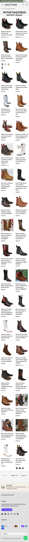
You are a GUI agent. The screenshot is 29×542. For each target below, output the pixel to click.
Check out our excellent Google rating (10, 1)
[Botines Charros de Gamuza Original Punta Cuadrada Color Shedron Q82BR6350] (22, 275)
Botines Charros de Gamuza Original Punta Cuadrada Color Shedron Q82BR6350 (21, 286)
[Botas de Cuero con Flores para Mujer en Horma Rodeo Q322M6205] (22, 301)
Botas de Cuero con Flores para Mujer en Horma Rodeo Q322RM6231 (6, 236)
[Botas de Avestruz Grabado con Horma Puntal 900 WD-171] (22, 149)
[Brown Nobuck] (20, 468)
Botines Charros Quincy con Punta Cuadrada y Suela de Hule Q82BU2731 (21, 57)
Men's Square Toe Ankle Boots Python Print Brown (21, 460)
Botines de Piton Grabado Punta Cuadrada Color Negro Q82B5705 (6, 385)
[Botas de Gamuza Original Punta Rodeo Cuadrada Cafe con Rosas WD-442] (22, 225)
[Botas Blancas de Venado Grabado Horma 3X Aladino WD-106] (7, 450)
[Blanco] (5, 64)
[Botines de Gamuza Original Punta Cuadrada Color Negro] (7, 23)
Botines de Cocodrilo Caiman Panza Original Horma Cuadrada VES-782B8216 (21, 360)
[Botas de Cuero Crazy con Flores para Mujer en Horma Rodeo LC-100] (22, 101)
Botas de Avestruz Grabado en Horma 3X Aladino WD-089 (6, 336)
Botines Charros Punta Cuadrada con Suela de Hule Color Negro (21, 33)
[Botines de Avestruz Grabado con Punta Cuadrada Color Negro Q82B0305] (22, 250)
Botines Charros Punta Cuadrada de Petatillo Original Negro (6, 87)
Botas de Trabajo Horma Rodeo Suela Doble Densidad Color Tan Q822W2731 (21, 436)
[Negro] (2, 67)
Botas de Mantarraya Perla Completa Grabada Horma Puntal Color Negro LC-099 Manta (21, 186)
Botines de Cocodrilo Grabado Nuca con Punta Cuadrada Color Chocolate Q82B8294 (6, 312)
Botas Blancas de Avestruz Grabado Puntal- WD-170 (5, 110)
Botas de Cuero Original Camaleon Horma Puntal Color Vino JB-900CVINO (7, 261)
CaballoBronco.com (6, 504)
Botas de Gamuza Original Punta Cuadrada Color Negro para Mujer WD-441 (21, 385)
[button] (26, 1)
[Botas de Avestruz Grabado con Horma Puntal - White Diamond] (7, 46)
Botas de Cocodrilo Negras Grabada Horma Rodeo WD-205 (7, 285)
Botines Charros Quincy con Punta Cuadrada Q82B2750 (7, 136)
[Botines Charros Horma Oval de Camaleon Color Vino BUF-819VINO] (22, 326)
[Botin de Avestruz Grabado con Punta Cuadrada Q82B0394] (7, 201)
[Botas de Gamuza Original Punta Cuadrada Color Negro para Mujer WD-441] (22, 375)
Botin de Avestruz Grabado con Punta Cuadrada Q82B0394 (6, 211)
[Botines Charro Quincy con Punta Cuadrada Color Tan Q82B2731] (22, 201)
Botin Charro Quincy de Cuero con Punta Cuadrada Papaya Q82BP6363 (7, 185)
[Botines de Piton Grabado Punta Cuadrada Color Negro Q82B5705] (7, 375)
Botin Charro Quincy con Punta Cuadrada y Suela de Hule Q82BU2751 (7, 435)
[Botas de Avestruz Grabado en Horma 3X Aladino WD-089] (7, 326)
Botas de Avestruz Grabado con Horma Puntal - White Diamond (7, 56)
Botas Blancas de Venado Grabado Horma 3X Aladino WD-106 (7, 461)
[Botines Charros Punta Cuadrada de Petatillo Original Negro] (7, 77)
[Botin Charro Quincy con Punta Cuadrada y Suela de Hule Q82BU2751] (7, 425)
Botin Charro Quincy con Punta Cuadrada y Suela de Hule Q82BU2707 (22, 136)
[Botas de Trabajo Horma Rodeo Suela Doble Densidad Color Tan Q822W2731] (22, 425)
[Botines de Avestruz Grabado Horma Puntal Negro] (22, 77)
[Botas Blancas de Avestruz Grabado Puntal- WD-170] (7, 101)
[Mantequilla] (8, 64)
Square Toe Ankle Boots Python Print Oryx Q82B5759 (7, 410)
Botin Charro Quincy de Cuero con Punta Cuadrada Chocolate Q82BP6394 (21, 411)
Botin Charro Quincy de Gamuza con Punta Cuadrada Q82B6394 (7, 359)
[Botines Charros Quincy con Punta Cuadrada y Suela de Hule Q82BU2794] (7, 149)
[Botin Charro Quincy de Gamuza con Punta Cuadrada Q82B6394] (7, 349)
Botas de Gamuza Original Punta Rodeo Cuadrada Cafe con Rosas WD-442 (21, 236)
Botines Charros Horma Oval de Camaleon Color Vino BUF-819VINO (22, 336)
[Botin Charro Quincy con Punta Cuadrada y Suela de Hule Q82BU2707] (22, 126)
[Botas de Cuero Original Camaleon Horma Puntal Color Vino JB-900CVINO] (7, 250)
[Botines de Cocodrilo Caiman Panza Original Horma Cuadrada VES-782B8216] (22, 349)
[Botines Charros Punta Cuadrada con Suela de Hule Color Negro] (22, 23)
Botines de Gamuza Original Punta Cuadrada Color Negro (6, 33)
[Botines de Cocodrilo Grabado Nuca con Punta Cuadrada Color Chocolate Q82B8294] (7, 301)
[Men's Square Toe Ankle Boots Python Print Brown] (22, 450)
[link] (5, 475)
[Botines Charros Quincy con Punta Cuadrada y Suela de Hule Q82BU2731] (22, 46)
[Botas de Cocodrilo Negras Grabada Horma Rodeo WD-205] (7, 275)
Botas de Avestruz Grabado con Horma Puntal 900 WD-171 (21, 159)
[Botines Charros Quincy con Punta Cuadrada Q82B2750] (7, 126)
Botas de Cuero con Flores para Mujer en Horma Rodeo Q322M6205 (21, 312)
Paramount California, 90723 (11, 506)
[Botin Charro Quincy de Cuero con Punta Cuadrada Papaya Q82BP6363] (7, 175)
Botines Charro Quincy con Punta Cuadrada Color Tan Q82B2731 (21, 211)
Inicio (2, 8)
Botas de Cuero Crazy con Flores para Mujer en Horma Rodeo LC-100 (21, 111)
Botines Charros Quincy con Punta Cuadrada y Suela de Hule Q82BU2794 (7, 160)
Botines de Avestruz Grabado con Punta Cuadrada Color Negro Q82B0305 (21, 261)
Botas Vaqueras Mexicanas (10, 8)
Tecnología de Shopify (16, 538)
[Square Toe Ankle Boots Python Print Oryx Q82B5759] (7, 400)
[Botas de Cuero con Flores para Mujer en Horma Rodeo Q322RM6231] (7, 225)
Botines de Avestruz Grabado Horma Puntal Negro (21, 87)
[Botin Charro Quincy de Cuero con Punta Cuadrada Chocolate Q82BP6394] (22, 400)
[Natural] (23, 468)
